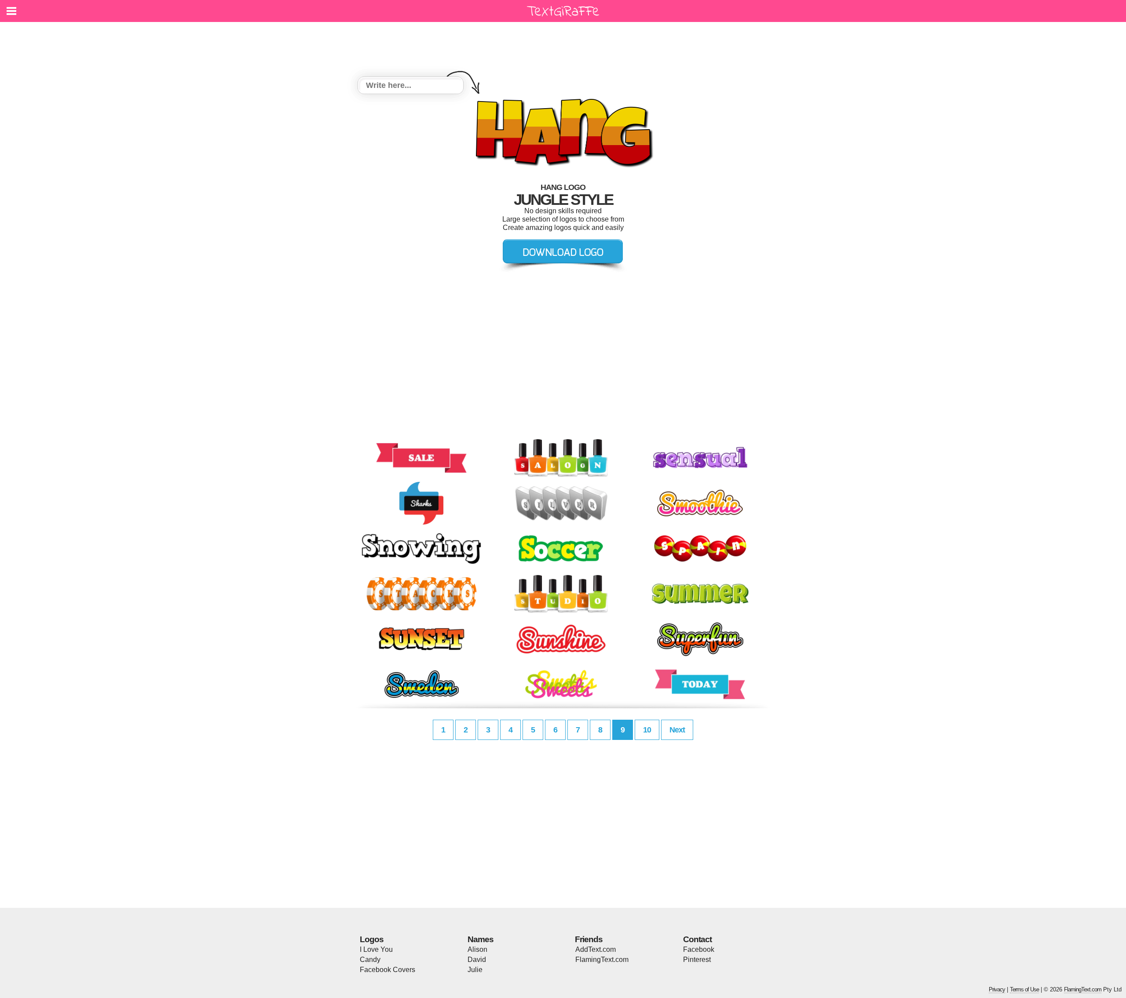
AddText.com (595, 949)
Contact (697, 939)
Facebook (698, 949)
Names (481, 939)
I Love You (376, 949)
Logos (372, 939)
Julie (475, 969)
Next (677, 729)
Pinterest (697, 959)
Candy (370, 959)
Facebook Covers (387, 969)
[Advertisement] (565, 44)
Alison (477, 949)
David (477, 959)
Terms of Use (1024, 989)
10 (647, 729)
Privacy (997, 989)
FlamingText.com (602, 959)
